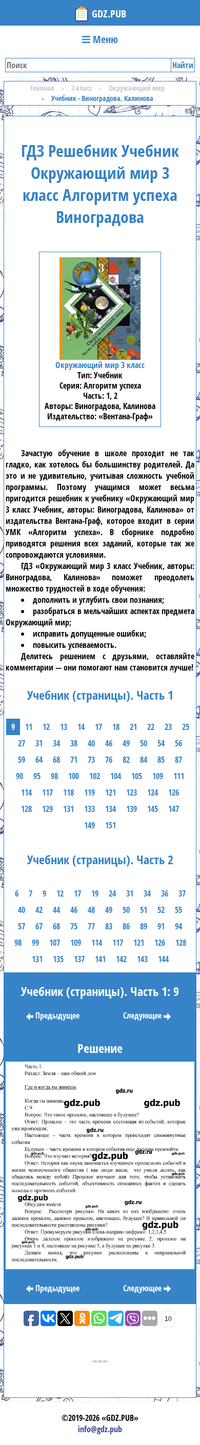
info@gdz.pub (100, 1429)
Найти (182, 65)
